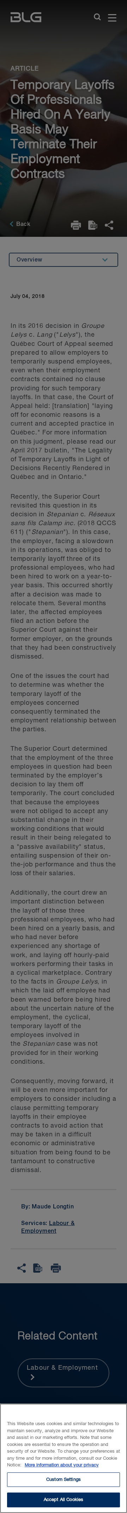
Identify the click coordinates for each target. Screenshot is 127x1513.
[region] (63, 1458)
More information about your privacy (62, 1465)
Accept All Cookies (63, 1499)
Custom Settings (63, 1479)
